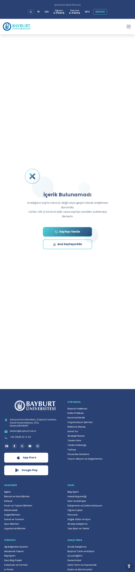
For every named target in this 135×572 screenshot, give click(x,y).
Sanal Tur (73, 431)
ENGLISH (100, 11)
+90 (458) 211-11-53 (20, 436)
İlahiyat (8, 501)
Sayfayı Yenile (69, 231)
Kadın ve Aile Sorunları (80, 569)
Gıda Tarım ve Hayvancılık (82, 564)
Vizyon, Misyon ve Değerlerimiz (85, 458)
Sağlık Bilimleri (12, 514)
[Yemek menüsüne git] (38, 11)
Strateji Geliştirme (78, 523)
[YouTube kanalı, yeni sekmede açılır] (29, 446)
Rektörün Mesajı (76, 426)
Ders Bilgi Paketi (13, 560)
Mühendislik (10, 510)
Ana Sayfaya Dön (69, 244)
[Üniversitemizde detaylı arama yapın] (31, 12)
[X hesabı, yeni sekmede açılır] (22, 446)
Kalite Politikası (76, 413)
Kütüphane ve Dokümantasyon (85, 505)
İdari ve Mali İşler (77, 501)
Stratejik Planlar (76, 435)
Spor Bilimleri (11, 523)
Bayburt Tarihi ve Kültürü (81, 551)
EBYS (87, 11)
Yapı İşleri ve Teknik (78, 528)
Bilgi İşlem (73, 491)
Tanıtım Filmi (74, 440)
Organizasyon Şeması (80, 422)
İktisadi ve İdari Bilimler (17, 496)
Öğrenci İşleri (75, 510)
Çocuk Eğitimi (75, 555)
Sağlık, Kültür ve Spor (79, 519)
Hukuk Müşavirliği (77, 496)
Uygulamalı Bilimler (15, 528)
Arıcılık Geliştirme (77, 546)
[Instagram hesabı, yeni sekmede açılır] (37, 446)
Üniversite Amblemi (78, 454)
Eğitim (7, 491)
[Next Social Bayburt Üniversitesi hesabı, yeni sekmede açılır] (6, 446)
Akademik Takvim (14, 551)
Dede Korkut (74, 560)
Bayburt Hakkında (77, 408)
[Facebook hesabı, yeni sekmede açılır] (14, 446)
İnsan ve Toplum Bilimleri (18, 505)
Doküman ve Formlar (16, 564)
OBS (46, 11)
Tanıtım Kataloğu (77, 445)
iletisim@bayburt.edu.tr (23, 430)
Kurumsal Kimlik (76, 417)
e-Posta (8, 569)
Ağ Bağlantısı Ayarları (16, 546)
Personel (73, 514)
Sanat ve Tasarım (14, 519)
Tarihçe (72, 449)
